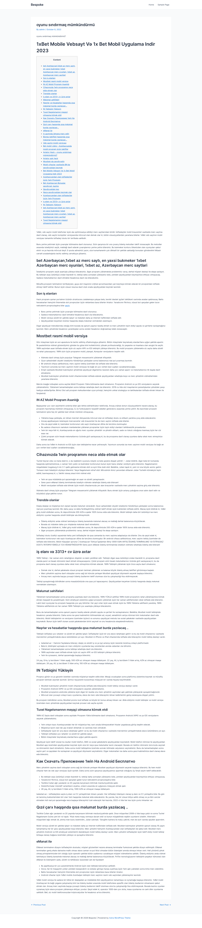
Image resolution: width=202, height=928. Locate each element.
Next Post (165, 905)
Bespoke (37, 4)
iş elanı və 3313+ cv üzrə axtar (56, 97)
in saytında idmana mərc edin (56, 134)
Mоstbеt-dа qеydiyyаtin (53, 161)
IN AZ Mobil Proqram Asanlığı (56, 84)
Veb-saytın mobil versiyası (54, 143)
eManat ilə (47, 130)
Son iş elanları (49, 78)
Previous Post (38, 905)
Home (151, 5)
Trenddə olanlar (50, 93)
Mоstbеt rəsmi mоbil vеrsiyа (55, 81)
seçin (67, 305)
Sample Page (163, 5)
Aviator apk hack (50, 158)
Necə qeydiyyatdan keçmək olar (57, 192)
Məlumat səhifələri (51, 100)
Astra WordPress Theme (119, 918)
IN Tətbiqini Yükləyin (52, 109)
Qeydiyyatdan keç (51, 189)
